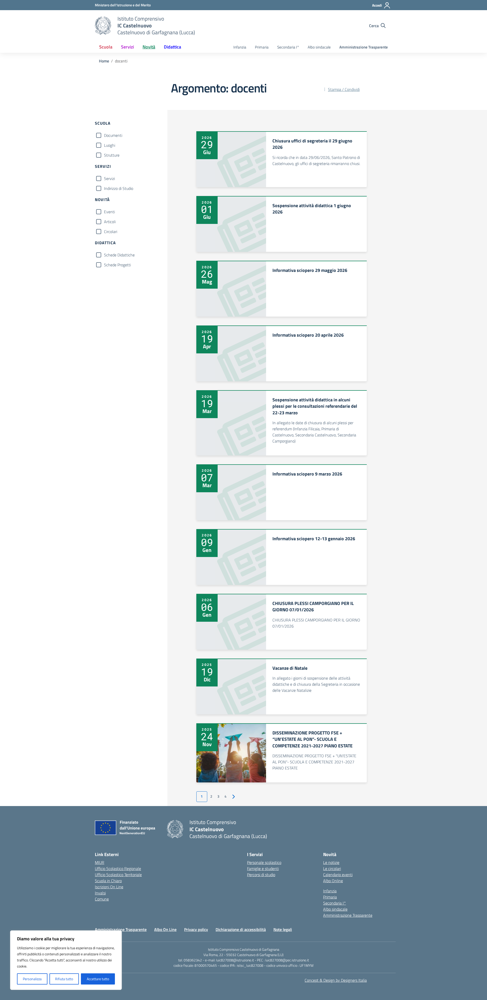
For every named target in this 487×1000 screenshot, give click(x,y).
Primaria (262, 47)
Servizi (109, 178)
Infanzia (239, 47)
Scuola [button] (105, 46)
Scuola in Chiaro (108, 881)
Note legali (282, 929)
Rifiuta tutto (64, 978)
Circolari (110, 231)
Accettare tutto (98, 978)
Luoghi (109, 145)
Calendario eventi (338, 875)
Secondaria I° (288, 47)
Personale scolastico (264, 862)
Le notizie (331, 862)
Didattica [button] (172, 46)
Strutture (111, 155)
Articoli (110, 222)
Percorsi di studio (261, 875)
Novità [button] (149, 46)
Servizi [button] (127, 46)
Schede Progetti (117, 265)
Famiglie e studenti (263, 868)
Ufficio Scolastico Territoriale (118, 875)
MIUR (99, 862)
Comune (102, 899)
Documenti (113, 135)
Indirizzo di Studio (118, 188)
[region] (66, 960)
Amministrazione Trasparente (363, 47)
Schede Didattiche (119, 255)
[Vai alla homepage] (103, 26)
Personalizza (32, 978)
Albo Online (333, 881)
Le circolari (332, 868)
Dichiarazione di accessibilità (241, 929)
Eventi (109, 212)
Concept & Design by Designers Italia (336, 980)
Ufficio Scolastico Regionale (118, 868)
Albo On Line (165, 929)
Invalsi (100, 893)
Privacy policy (196, 929)
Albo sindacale (319, 47)
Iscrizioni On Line (109, 887)
